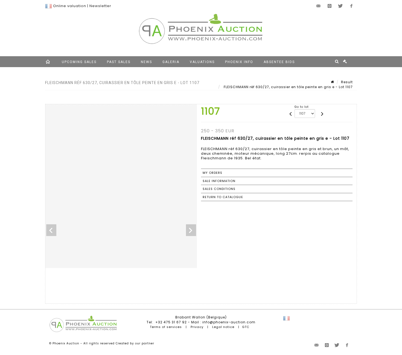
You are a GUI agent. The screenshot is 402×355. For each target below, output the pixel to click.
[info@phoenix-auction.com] (318, 6)
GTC (245, 327)
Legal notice (223, 327)
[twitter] (340, 6)
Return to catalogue (223, 197)
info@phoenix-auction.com (228, 322)
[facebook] (351, 6)
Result (347, 82)
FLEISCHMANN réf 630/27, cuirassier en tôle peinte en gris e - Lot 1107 (288, 87)
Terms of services (166, 327)
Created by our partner (135, 343)
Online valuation (69, 5)
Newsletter (100, 5)
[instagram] (329, 6)
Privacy (197, 327)
